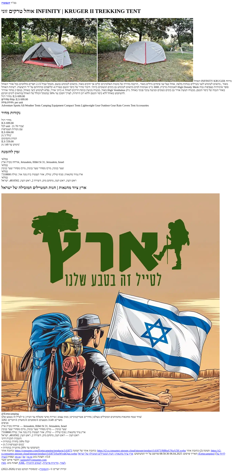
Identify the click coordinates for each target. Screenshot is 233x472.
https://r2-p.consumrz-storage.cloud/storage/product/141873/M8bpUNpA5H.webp (141, 450)
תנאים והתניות (33, 462)
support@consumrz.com (33, 459)
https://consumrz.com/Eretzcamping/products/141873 (43, 450)
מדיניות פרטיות (51, 462)
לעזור (62, 462)
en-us (18, 456)
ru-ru (29, 456)
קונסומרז (44, 469)
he (24, 456)
